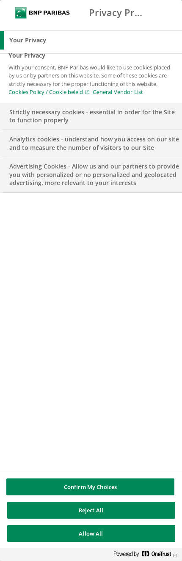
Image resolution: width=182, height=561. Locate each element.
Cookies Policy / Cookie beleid (45, 92)
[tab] (91, 40)
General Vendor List (118, 92)
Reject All (91, 510)
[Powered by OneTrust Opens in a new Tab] (145, 555)
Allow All (91, 533)
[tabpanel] (92, 76)
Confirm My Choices (90, 487)
